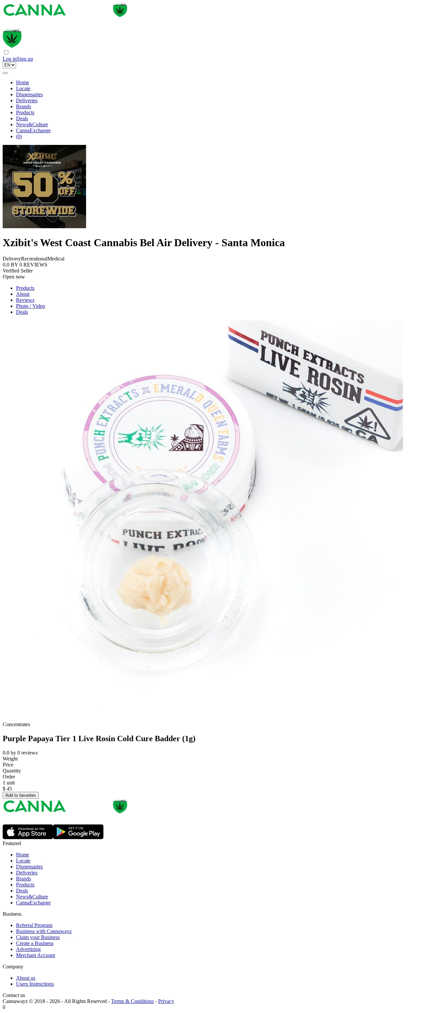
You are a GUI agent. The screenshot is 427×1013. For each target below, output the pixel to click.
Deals (22, 118)
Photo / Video (30, 306)
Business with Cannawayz (44, 931)
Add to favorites (20, 795)
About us (25, 978)
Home (22, 82)
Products (25, 112)
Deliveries (26, 100)
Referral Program (34, 925)
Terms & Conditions (132, 1001)
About (22, 294)
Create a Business (34, 943)
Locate (23, 88)
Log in (10, 59)
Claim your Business (38, 937)
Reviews (25, 300)
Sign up (25, 59)
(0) (19, 136)
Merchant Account (35, 955)
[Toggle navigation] (5, 73)
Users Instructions (35, 984)
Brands (23, 106)
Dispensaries (29, 94)
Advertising (28, 949)
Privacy (166, 1001)
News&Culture (32, 124)
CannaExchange (33, 130)
